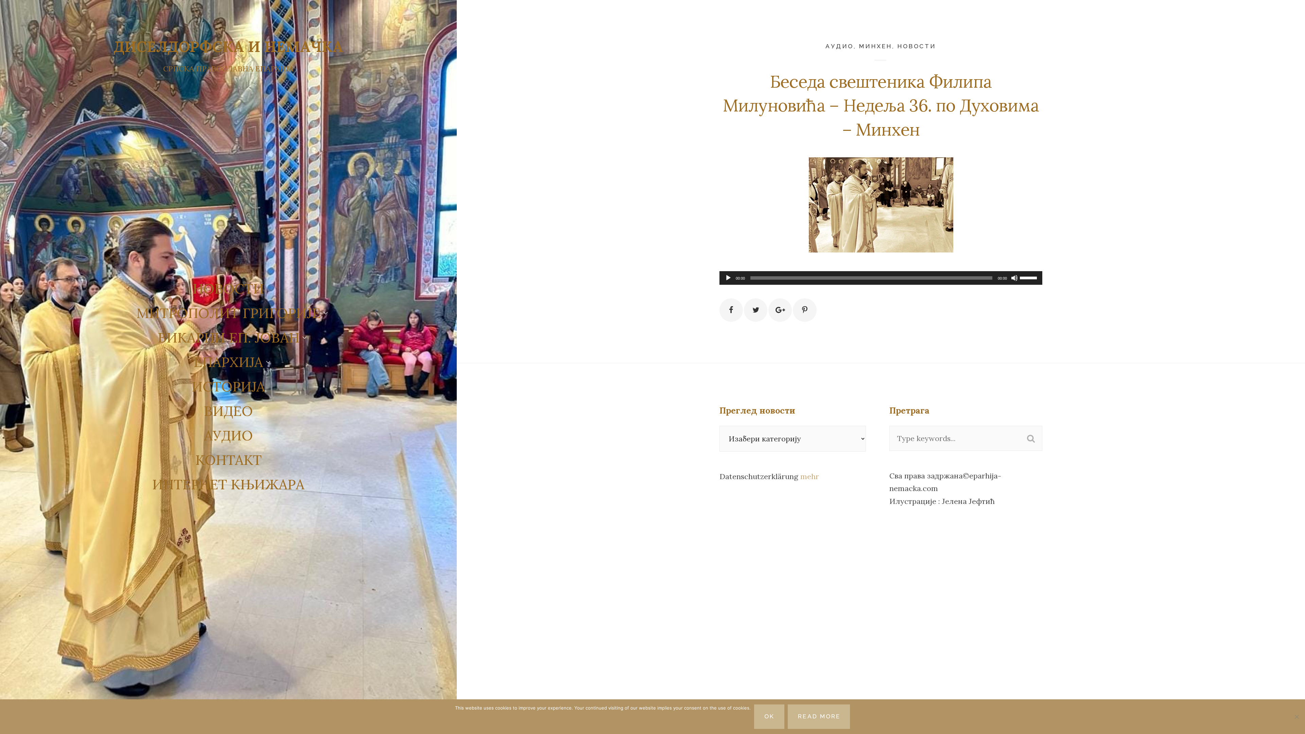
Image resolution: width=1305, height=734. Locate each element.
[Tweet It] (755, 310)
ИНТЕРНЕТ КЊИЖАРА (228, 484)
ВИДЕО (228, 411)
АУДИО (228, 435)
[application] (880, 278)
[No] (1296, 716)
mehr (809, 476)
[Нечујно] (1014, 278)
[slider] (1029, 277)
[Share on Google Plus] (780, 310)
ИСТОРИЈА (228, 386)
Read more (819, 716)
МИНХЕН (875, 46)
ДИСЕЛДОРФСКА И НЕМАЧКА (228, 46)
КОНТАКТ (228, 460)
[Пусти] (728, 278)
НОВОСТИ (228, 288)
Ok (769, 716)
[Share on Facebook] (731, 310)
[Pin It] (804, 310)
